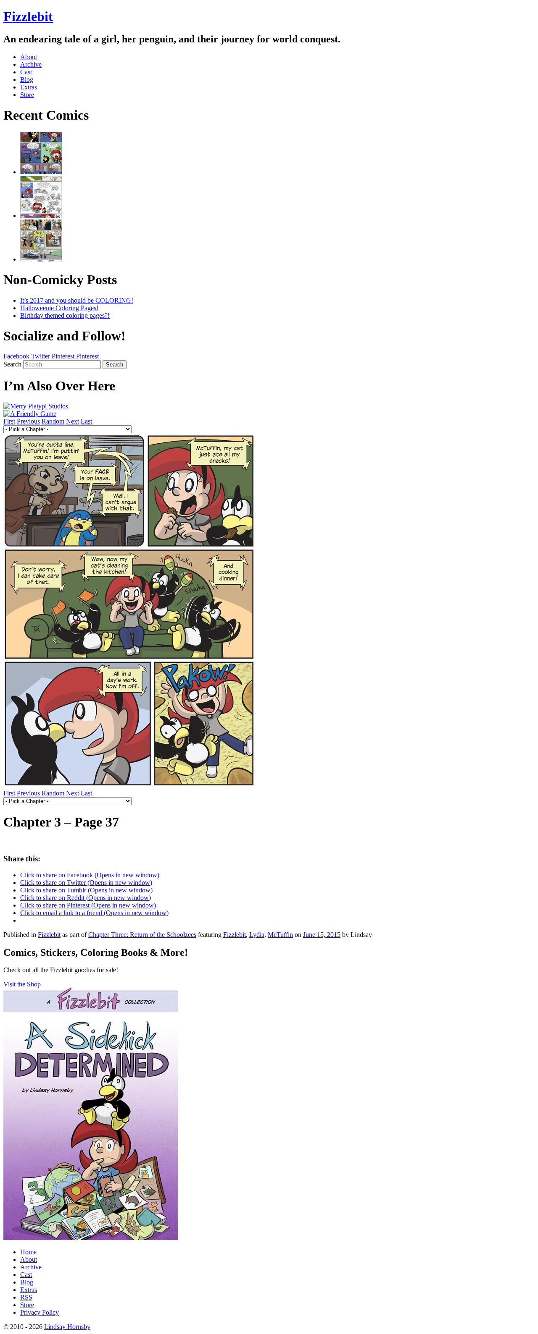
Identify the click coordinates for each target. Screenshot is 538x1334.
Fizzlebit (28, 16)
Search (12, 364)
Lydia (256, 934)
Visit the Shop (22, 984)
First (9, 421)
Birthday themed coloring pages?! (65, 315)
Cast (26, 72)
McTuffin (280, 934)
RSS (26, 1297)
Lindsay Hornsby (67, 1326)
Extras (28, 87)
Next (72, 421)
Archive (31, 64)
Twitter (40, 356)
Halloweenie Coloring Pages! (59, 307)
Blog (26, 79)
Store (27, 94)
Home (28, 1252)
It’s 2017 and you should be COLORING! (76, 300)
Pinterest (63, 356)
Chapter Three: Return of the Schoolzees (142, 934)
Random (53, 421)
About (28, 56)
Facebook (16, 356)
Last (86, 421)
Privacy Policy (39, 1312)
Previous (28, 421)
